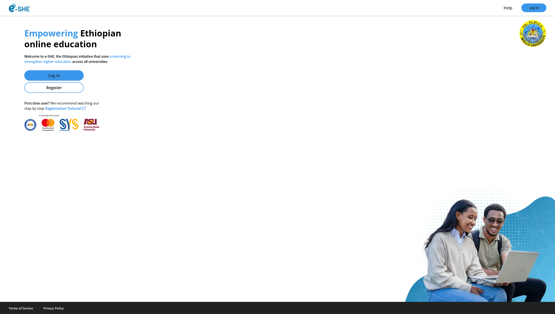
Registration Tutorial (63, 108)
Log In (534, 8)
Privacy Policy (53, 308)
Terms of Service (21, 308)
